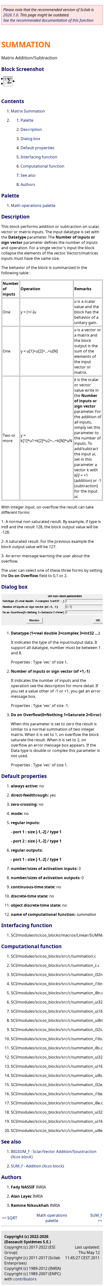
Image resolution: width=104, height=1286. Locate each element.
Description (31, 129)
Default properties (37, 147)
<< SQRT (9, 1218)
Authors (28, 184)
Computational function (42, 166)
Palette (27, 120)
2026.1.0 (10, 15)
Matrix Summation (28, 111)
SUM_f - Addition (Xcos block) (37, 1166)
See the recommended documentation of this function (48, 20)
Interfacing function (39, 157)
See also (28, 175)
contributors (25, 1279)
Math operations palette (33, 205)
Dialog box (30, 138)
